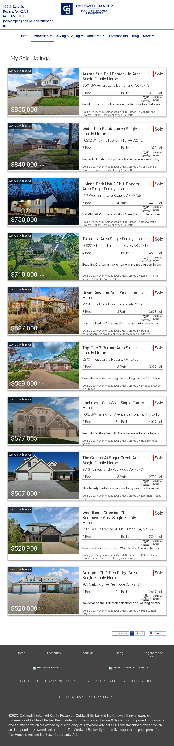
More (149, 38)
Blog (135, 36)
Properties (43, 38)
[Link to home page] (87, 9)
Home (24, 36)
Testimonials (118, 36)
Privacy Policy (56, 681)
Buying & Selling (70, 38)
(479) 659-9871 (13, 16)
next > (159, 633)
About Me (96, 38)
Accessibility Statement (96, 681)
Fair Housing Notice (140, 681)
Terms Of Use (27, 681)
